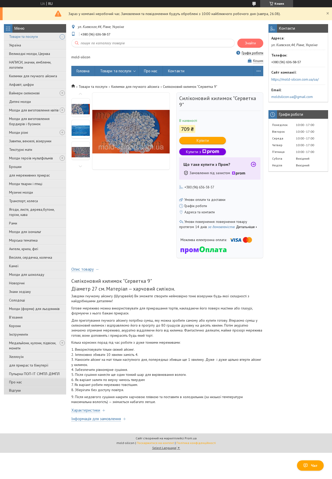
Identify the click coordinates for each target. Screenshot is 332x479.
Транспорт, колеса (23, 201)
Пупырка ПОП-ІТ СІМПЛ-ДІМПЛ (34, 373)
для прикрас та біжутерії (28, 365)
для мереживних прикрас (29, 175)
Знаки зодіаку (20, 291)
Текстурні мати (20, 149)
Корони (15, 325)
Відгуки (15, 390)
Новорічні (17, 283)
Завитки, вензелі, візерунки (30, 141)
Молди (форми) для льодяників (34, 308)
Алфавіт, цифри (21, 84)
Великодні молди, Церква (29, 53)
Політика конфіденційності (196, 443)
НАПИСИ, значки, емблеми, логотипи (30, 65)
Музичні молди (21, 192)
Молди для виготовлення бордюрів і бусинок (29, 121)
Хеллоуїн (16, 356)
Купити (203, 140)
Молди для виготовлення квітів (34, 110)
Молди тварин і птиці (25, 183)
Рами (13, 223)
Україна (15, 45)
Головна (83, 71)
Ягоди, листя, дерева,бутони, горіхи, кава (31, 212)
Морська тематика (23, 240)
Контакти (176, 71)
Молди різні (18, 132)
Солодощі (17, 300)
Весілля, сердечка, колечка (30, 257)
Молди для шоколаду (26, 274)
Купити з (193, 151)
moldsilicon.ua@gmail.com (292, 96)
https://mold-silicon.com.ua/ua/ (295, 79)
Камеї (13, 266)
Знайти (250, 43)
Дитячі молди (20, 101)
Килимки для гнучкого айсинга (33, 76)
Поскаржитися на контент (155, 443)
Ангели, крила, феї (23, 248)
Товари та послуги (23, 36)
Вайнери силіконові (24, 93)
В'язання (16, 317)
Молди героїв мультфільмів (31, 158)
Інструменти (18, 334)
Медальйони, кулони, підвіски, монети (32, 345)
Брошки (15, 166)
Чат (314, 465)
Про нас (15, 382)
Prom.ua (191, 438)
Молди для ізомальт (25, 231)
